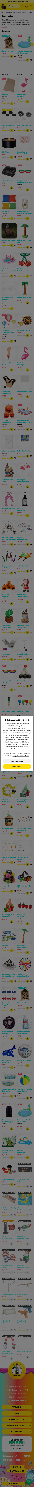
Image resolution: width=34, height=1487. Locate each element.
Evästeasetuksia (17, 761)
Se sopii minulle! (17, 766)
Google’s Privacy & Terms (21, 756)
